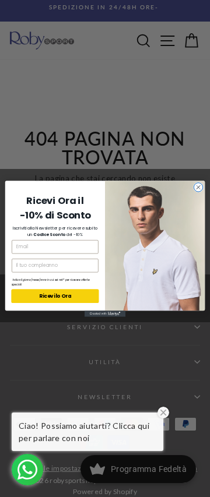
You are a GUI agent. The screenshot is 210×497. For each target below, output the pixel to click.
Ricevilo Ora (55, 295)
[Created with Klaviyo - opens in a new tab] (105, 314)
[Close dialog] (198, 186)
